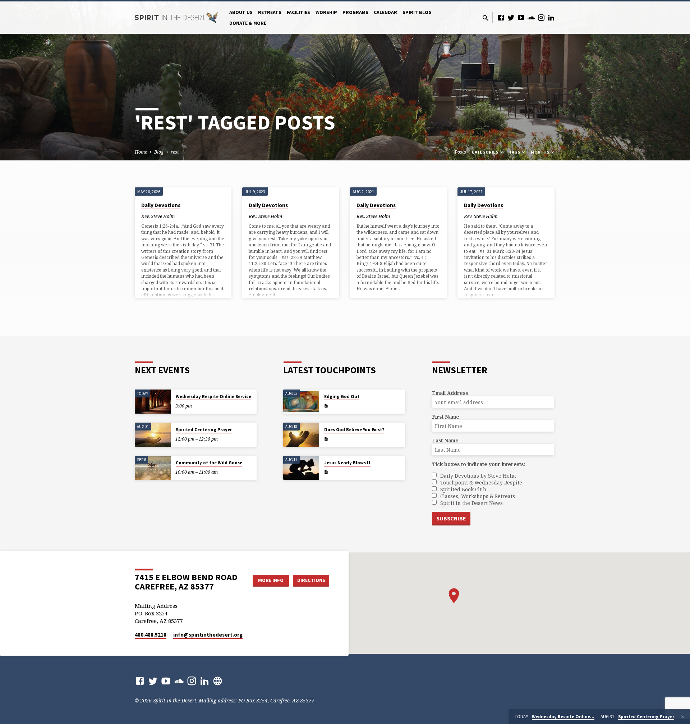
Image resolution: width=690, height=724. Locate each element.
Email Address (450, 393)
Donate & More (247, 23)
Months (540, 152)
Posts (460, 152)
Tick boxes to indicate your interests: (478, 464)
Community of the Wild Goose (209, 463)
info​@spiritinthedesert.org (208, 634)
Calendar (385, 12)
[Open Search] (485, 18)
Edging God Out (341, 396)
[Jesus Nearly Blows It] (301, 468)
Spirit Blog (417, 12)
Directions (311, 580)
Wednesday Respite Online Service (213, 396)
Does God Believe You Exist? (354, 430)
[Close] (682, 717)
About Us (241, 12)
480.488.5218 (150, 634)
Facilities (298, 12)
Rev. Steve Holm (158, 216)
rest (175, 152)
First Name (445, 416)
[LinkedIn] (551, 17)
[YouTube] (521, 17)
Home (141, 152)
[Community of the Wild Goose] (153, 468)
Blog (159, 152)
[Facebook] (501, 17)
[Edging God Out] (301, 402)
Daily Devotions (160, 205)
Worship (326, 12)
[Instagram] (541, 17)
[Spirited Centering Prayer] (153, 435)
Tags (515, 152)
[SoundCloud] (531, 17)
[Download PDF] (326, 406)
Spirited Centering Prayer (204, 430)
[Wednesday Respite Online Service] (153, 402)
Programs (355, 12)
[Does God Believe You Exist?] (301, 435)
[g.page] (217, 681)
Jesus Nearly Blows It (347, 463)
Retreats (269, 12)
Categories (485, 152)
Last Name (445, 440)
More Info (271, 580)
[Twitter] (511, 17)
